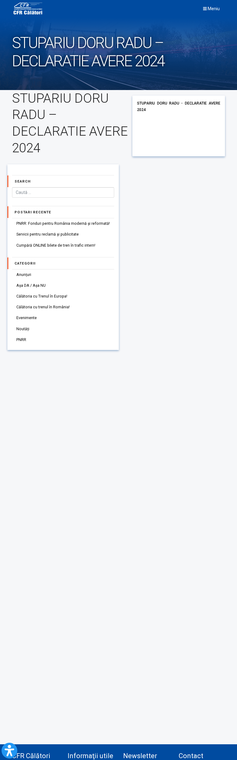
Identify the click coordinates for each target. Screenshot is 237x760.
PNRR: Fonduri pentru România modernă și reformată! (63, 223)
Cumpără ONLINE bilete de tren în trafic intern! (55, 245)
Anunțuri (23, 275)
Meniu (213, 8)
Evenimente (26, 318)
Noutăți (22, 329)
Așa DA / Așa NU (31, 285)
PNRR (21, 340)
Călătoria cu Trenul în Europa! (41, 296)
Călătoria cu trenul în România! (43, 307)
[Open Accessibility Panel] (9, 750)
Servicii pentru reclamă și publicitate (47, 234)
